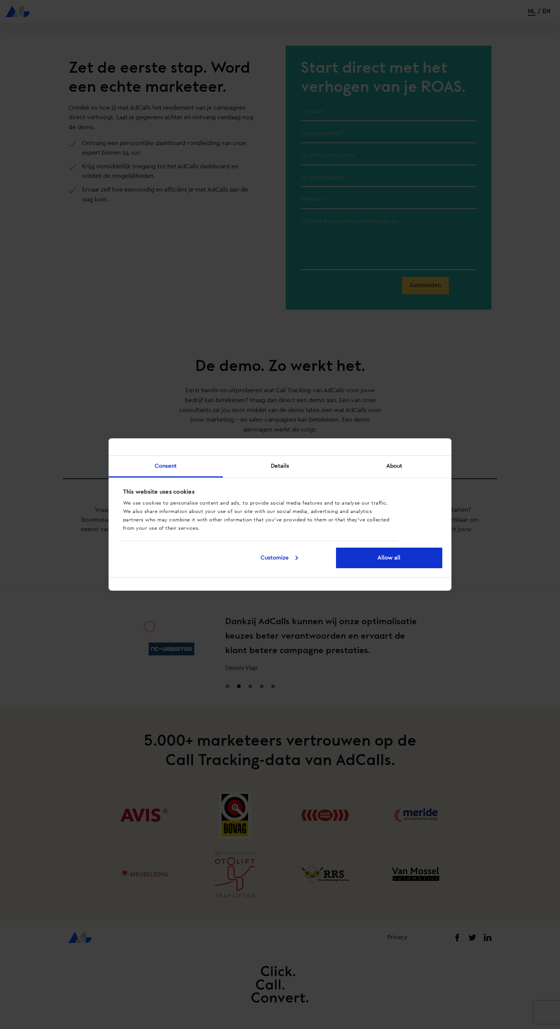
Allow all (389, 558)
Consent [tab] (166, 466)
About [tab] (394, 466)
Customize (275, 558)
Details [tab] (280, 466)
